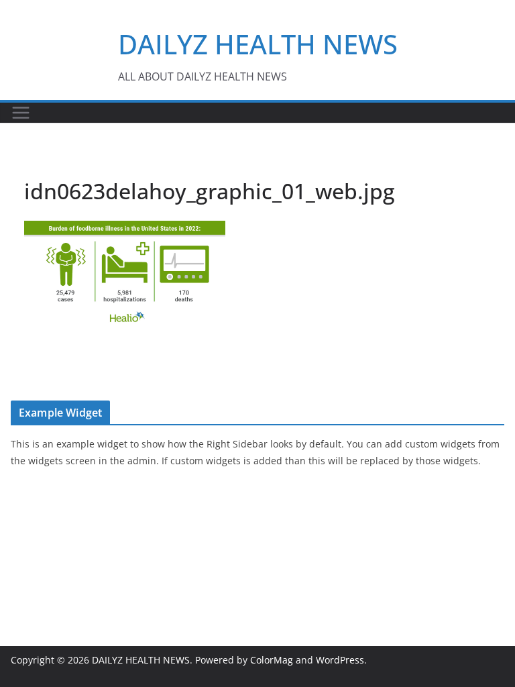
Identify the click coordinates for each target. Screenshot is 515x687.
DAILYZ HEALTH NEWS (258, 43)
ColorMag (271, 659)
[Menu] (21, 113)
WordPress (340, 659)
